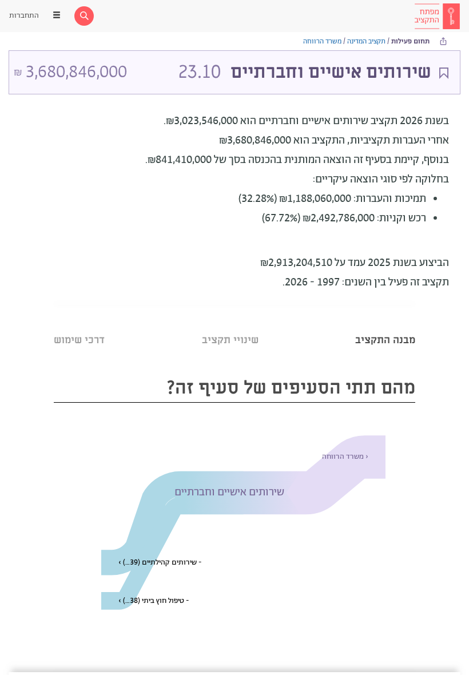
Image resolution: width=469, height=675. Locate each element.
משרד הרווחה (322, 41)
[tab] (385, 325)
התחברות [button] (24, 15)
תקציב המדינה (366, 41)
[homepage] (437, 16)
